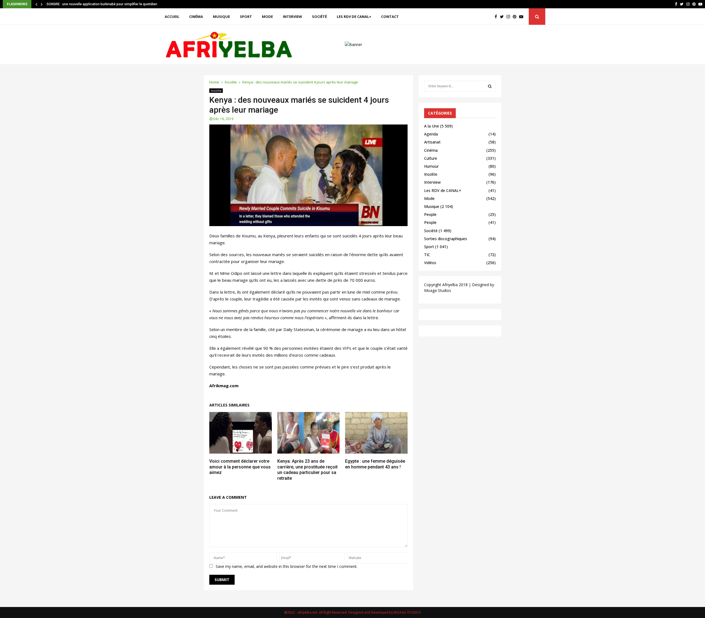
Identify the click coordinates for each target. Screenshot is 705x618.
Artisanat (432, 142)
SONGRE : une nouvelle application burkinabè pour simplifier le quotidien (102, 4)
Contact (390, 16)
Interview (292, 16)
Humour (431, 166)
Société (319, 16)
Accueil (172, 16)
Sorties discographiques (445, 238)
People (430, 214)
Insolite (216, 91)
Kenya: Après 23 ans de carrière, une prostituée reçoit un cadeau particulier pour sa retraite (307, 470)
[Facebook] (497, 16)
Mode (267, 16)
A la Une (431, 126)
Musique (221, 16)
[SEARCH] (490, 86)
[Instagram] (509, 16)
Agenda (431, 134)
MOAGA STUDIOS (407, 612)
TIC (427, 254)
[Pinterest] (516, 16)
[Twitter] (503, 16)
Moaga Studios (437, 290)
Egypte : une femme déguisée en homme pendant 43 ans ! (375, 464)
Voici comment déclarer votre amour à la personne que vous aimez (240, 467)
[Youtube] (522, 16)
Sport (246, 16)
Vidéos (430, 262)
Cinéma (196, 16)
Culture (430, 158)
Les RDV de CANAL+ (354, 16)
